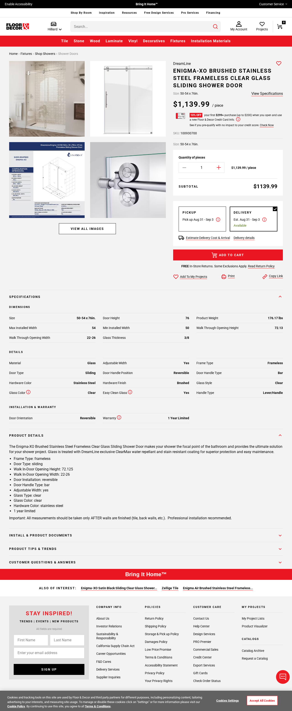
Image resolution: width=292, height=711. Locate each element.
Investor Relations (109, 626)
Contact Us (201, 618)
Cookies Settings (227, 700)
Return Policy (154, 618)
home (13, 54)
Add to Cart (231, 255)
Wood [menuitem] (95, 41)
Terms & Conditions (158, 657)
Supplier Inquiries (108, 677)
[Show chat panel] (283, 677)
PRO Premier (202, 642)
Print (231, 276)
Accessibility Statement (161, 665)
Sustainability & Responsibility (107, 636)
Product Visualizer (255, 626)
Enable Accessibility (18, 4)
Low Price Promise (158, 649)
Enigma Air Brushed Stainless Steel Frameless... (218, 588)
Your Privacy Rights (158, 681)
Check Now (267, 125)
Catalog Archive (253, 651)
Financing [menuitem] (213, 12)
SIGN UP (49, 669)
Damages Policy (156, 642)
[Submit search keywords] (215, 26)
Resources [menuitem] (129, 12)
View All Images (87, 229)
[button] (53, 26)
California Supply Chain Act (115, 646)
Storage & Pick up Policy (162, 634)
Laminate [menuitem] (114, 41)
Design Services (204, 634)
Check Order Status (207, 681)
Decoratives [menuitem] (154, 41)
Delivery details (244, 238)
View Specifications (267, 93)
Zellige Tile (170, 588)
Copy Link (276, 276)
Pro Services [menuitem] (190, 12)
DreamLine (182, 63)
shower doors (68, 54)
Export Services (204, 665)
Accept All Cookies (262, 700)
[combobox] (145, 26)
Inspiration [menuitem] (107, 12)
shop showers (45, 54)
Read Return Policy (261, 266)
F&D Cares (103, 661)
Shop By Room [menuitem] (81, 12)
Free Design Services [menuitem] (159, 12)
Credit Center (202, 657)
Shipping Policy (155, 626)
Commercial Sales (205, 649)
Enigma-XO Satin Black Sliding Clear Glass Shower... (119, 588)
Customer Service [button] (271, 4)
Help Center (201, 626)
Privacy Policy (154, 673)
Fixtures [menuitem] (177, 41)
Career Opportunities (111, 653)
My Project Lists (253, 618)
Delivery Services (108, 669)
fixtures (27, 54)
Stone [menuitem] (79, 41)
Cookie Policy (16, 706)
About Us (102, 618)
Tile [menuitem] (64, 41)
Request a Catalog (255, 658)
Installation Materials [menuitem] (211, 41)
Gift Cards (200, 673)
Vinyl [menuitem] (133, 41)
